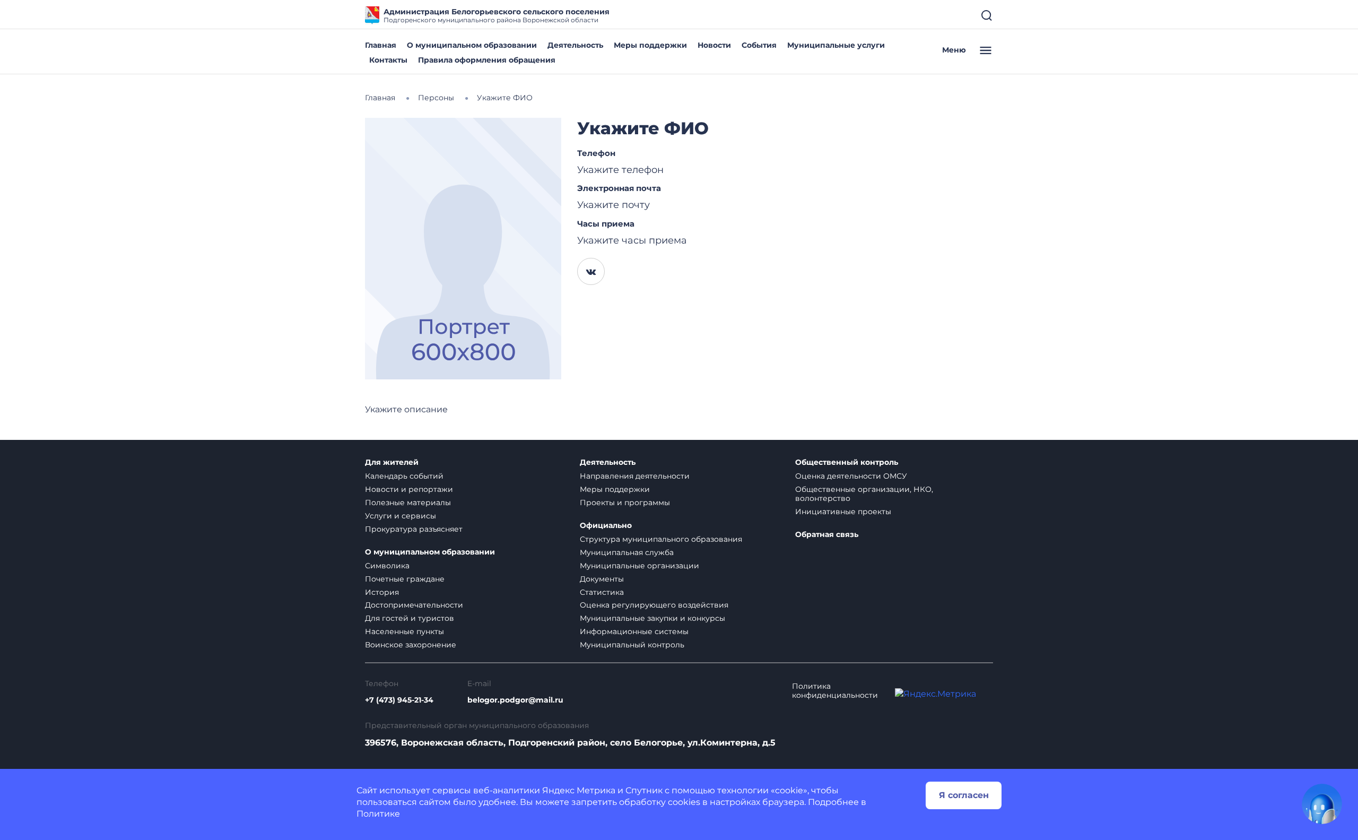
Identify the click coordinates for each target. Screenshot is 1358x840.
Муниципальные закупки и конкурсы (652, 618)
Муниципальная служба (627, 552)
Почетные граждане (405, 579)
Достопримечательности (414, 605)
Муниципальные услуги (836, 45)
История (382, 592)
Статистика (602, 592)
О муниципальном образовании (472, 45)
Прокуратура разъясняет (414, 529)
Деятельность (575, 45)
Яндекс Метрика (578, 790)
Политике (378, 814)
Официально (606, 525)
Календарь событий (404, 476)
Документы (602, 579)
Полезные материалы (408, 502)
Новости (714, 45)
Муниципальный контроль (632, 645)
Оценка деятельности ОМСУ (851, 476)
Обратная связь (826, 534)
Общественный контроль (846, 462)
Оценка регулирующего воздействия (654, 605)
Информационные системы (634, 631)
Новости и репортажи (409, 489)
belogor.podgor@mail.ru (515, 700)
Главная (380, 45)
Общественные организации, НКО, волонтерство (864, 493)
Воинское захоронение (410, 645)
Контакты (388, 60)
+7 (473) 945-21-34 (399, 700)
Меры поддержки (650, 45)
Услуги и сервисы (400, 516)
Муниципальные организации (639, 565)
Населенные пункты (404, 631)
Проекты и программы (625, 502)
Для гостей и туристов (409, 618)
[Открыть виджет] (1322, 804)
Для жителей (392, 462)
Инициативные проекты (843, 511)
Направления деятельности (635, 476)
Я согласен (964, 795)
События (759, 45)
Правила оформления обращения (486, 60)
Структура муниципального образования (661, 539)
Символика (387, 565)
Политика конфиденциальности (835, 691)
